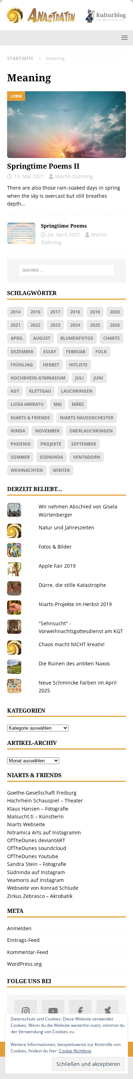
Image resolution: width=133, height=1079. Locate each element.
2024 (75, 325)
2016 (35, 312)
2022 (35, 325)
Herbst (51, 365)
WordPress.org (24, 963)
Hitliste (78, 365)
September (83, 444)
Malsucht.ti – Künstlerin (35, 816)
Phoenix (21, 444)
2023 (55, 325)
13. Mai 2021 (29, 176)
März (78, 404)
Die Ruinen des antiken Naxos (74, 663)
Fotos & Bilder (55, 546)
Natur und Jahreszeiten (66, 527)
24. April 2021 (64, 234)
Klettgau (40, 391)
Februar (75, 352)
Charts (111, 338)
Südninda (51, 457)
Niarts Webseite (26, 824)
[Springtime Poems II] (66, 124)
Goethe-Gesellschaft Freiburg (42, 792)
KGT (15, 391)
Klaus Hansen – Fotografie (37, 808)
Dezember (22, 352)
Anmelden (19, 928)
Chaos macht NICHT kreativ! (72, 644)
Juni (98, 378)
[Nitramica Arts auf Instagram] (26, 1011)
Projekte (50, 444)
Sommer (20, 457)
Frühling (22, 365)
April (17, 338)
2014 (16, 312)
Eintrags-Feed (23, 940)
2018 (75, 312)
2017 (55, 312)
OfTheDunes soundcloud (36, 848)
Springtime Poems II (43, 166)
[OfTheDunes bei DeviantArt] (107, 1011)
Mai (58, 404)
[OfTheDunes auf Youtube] (53, 1011)
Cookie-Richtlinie (75, 1051)
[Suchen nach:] (66, 270)
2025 (95, 325)
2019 (95, 312)
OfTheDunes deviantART (36, 840)
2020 (115, 312)
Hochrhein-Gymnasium (38, 378)
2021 (16, 325)
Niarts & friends (30, 418)
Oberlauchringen (91, 431)
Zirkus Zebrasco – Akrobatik (39, 896)
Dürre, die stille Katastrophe (72, 585)
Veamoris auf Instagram (35, 880)
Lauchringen (77, 391)
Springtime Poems (64, 225)
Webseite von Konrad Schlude (42, 887)
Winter (61, 470)
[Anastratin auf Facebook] (80, 1011)
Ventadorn (86, 457)
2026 (115, 325)
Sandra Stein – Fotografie (36, 864)
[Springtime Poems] (21, 233)
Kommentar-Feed (27, 952)
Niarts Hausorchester (86, 418)
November (47, 431)
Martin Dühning (74, 176)
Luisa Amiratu (27, 404)
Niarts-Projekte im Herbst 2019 (75, 604)
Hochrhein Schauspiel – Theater (45, 800)
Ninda (18, 431)
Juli (79, 378)
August (41, 338)
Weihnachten (27, 470)
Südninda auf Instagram (36, 872)
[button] (123, 37)
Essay (49, 352)
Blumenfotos (76, 338)
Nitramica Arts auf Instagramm (44, 832)
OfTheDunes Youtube (32, 856)
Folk (101, 352)
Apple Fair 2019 (57, 565)
